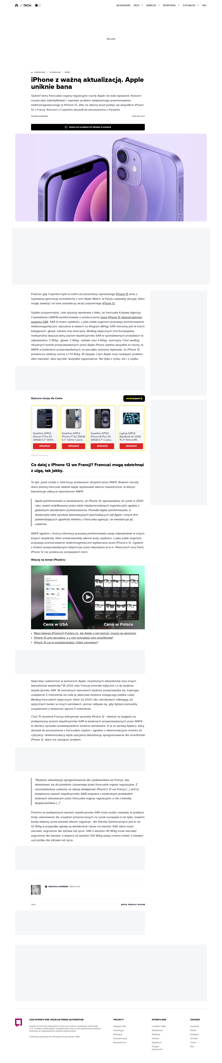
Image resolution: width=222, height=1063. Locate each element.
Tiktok (193, 1042)
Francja (132, 904)
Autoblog (189, 5)
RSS (192, 1046)
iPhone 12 (108, 303)
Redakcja (156, 1034)
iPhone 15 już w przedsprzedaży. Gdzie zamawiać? (66, 642)
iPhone (141, 904)
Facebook (194, 1026)
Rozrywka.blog (120, 1038)
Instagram (194, 1034)
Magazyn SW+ (119, 1026)
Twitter (193, 1030)
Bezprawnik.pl (119, 1042)
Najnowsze (123, 5)
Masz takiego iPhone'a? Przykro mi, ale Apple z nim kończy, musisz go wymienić (85, 633)
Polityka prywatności (157, 1048)
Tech (136, 5)
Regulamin (157, 1042)
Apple (124, 904)
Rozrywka (169, 5)
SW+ (204, 5)
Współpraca (157, 1030)
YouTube (194, 1038)
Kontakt (155, 1038)
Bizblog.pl (117, 1034)
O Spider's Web (159, 1026)
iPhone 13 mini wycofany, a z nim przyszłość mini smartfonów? (73, 638)
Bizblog (151, 5)
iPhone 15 (122, 294)
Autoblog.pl (118, 1030)
